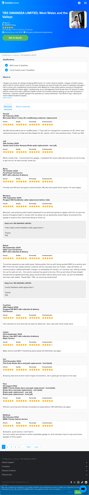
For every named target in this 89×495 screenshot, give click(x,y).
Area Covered (23, 106)
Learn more (65, 489)
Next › (29, 447)
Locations (16, 55)
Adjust (70, 492)
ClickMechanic (6, 55)
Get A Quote (15, 37)
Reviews (8, 106)
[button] (85, 3)
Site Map (5, 485)
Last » (36, 447)
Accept (78, 492)
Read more (7, 98)
